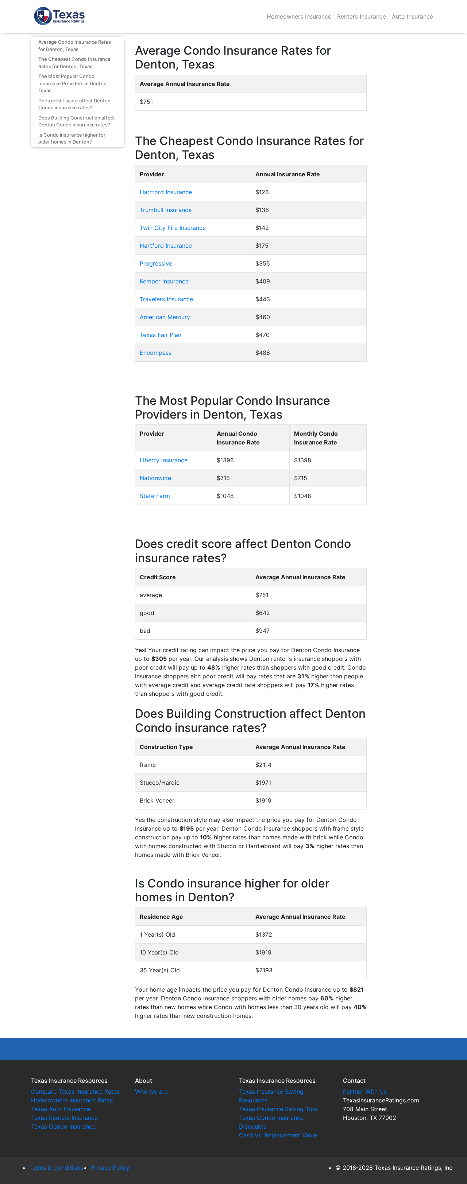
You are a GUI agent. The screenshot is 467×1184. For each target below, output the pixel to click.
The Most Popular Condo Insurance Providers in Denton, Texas (73, 83)
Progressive (156, 263)
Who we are (151, 1091)
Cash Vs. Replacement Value (278, 1135)
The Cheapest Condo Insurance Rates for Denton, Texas (74, 62)
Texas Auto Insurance (60, 1109)
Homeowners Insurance (299, 16)
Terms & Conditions (56, 1167)
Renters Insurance (361, 16)
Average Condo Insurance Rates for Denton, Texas (74, 45)
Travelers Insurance (166, 299)
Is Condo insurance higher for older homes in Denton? (71, 138)
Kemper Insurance (164, 281)
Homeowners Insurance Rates (72, 1100)
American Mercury (165, 317)
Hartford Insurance (166, 192)
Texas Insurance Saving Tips (278, 1109)
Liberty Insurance (164, 460)
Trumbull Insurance (166, 209)
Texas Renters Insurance (64, 1117)
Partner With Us (365, 1091)
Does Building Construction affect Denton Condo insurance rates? (76, 121)
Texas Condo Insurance (63, 1126)
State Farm (155, 495)
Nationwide (155, 478)
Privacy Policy (110, 1167)
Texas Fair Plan (160, 334)
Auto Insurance (412, 16)
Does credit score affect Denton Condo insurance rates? (74, 104)
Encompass (155, 352)
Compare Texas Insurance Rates (75, 1091)
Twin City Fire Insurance (173, 227)
